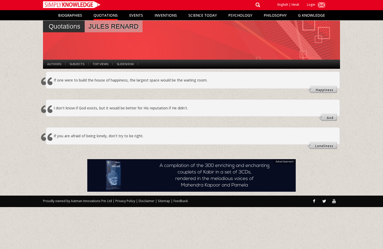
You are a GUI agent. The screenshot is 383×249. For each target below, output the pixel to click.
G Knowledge (311, 15)
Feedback (181, 201)
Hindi (295, 4)
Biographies (70, 15)
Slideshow (125, 64)
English (282, 4)
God (330, 118)
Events (136, 15)
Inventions (166, 15)
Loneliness (324, 146)
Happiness (324, 90)
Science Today (202, 15)
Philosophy (275, 15)
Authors (54, 64)
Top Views (100, 64)
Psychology (240, 15)
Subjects (77, 64)
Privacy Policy (125, 201)
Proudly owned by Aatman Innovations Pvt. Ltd (77, 201)
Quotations (106, 15)
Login (311, 4)
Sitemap (164, 201)
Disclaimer (147, 201)
